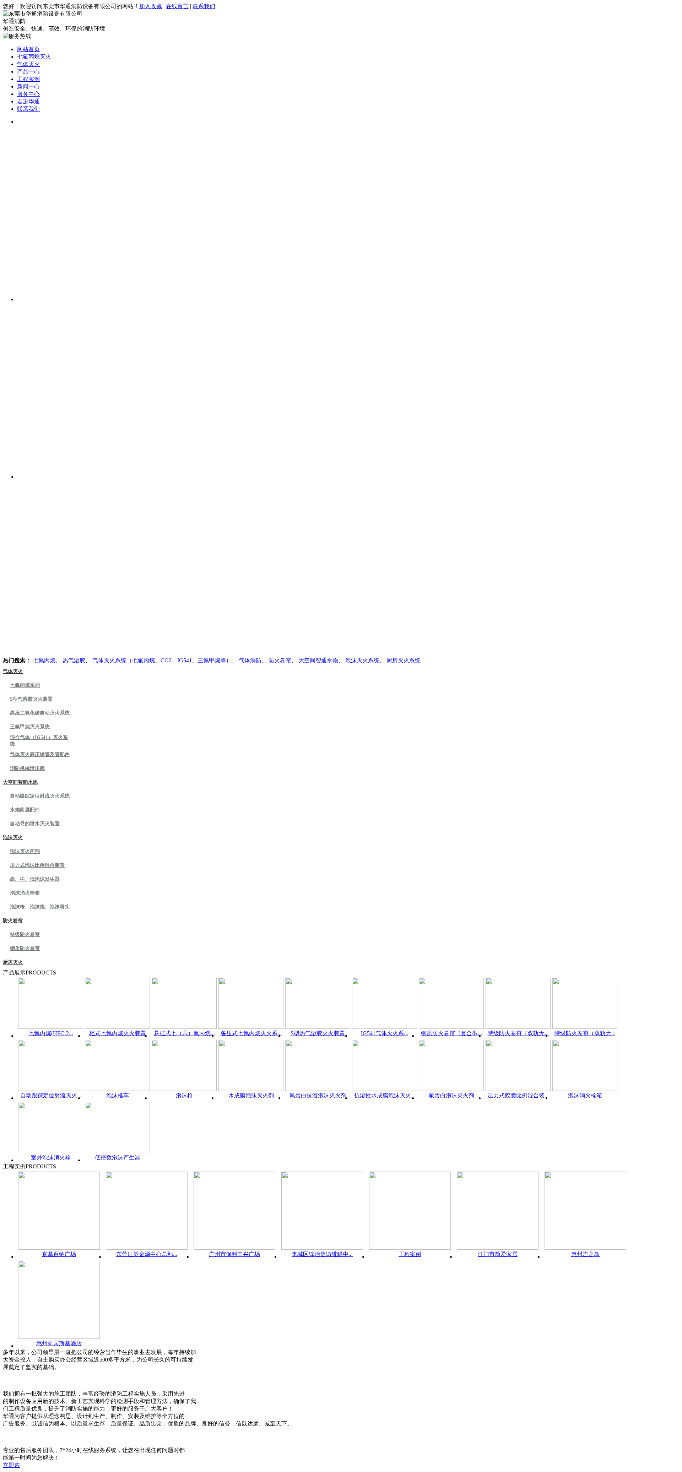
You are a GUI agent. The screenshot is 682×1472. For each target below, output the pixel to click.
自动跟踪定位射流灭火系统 (40, 796)
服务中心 (28, 94)
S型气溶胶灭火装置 (31, 699)
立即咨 (11, 1465)
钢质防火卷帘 (25, 948)
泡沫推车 (117, 1095)
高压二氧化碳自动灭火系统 (40, 713)
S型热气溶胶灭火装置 (318, 1033)
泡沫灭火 (13, 837)
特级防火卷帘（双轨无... (518, 1033)
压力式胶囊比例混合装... (518, 1095)
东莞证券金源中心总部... (146, 1254)
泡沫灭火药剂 (25, 851)
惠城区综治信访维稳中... (322, 1254)
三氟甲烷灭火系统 (30, 726)
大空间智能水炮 (20, 782)
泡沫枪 (184, 1095)
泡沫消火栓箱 (25, 893)
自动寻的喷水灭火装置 (35, 823)
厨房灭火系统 (403, 660)
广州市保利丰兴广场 (234, 1254)
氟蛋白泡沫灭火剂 (451, 1095)
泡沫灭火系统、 (365, 660)
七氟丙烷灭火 (34, 57)
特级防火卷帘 (25, 934)
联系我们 (204, 6)
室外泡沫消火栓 (51, 1158)
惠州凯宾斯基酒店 (59, 1343)
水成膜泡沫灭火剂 (251, 1095)
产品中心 (28, 72)
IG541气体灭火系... (384, 1033)
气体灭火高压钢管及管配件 (40, 754)
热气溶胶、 (77, 660)
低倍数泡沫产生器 (117, 1158)
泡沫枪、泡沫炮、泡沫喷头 (40, 906)
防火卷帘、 (283, 660)
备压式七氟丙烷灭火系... (251, 1033)
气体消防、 (253, 660)
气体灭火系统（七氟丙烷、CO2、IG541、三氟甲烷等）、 (164, 660)
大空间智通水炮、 (321, 660)
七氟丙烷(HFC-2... (50, 1033)
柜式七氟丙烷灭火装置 (117, 1033)
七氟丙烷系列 (25, 685)
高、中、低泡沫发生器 (35, 879)
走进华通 (28, 101)
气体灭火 (28, 64)
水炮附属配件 (25, 810)
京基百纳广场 (59, 1254)
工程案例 (410, 1254)
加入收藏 (150, 6)
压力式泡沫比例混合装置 (37, 865)
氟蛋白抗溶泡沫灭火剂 (317, 1095)
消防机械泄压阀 (27, 768)
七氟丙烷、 (47, 660)
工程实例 (28, 79)
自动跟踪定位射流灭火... (50, 1095)
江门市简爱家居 (498, 1254)
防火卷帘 (13, 920)
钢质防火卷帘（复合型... (451, 1033)
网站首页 (28, 49)
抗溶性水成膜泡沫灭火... (384, 1095)
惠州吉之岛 (585, 1254)
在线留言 (177, 6)
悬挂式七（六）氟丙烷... (184, 1033)
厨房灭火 (13, 962)
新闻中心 (28, 86)
